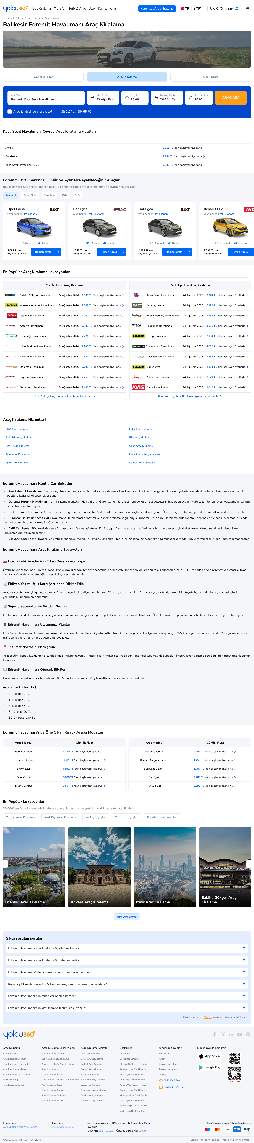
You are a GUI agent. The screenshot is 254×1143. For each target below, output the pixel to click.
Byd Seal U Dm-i (154, 768)
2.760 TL (102, 377)
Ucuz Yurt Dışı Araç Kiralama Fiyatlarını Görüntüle (188, 396)
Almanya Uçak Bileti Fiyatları (134, 1095)
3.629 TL (226, 377)
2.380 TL (102, 326)
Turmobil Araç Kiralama (92, 1100)
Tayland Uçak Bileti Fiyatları (133, 1090)
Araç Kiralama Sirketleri (14, 1058)
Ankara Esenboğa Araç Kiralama (58, 1064)
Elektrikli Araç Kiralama (19, 437)
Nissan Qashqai (154, 751)
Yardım (208, 1017)
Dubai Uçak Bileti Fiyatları (132, 1079)
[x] (223, 1034)
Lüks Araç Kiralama (140, 429)
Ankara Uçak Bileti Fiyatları (133, 1084)
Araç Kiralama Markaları (15, 1069)
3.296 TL (214, 786)
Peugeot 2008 (23, 751)
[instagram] (247, 1034)
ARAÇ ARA (230, 97)
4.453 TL (214, 760)
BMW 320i (23, 768)
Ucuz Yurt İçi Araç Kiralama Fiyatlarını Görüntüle (63, 396)
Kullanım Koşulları (210, 1139)
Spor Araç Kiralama (17, 462)
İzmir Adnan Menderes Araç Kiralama (60, 1079)
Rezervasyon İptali (167, 1069)
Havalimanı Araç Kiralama (144, 454)
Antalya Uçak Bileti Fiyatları (133, 1069)
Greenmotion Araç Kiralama (94, 1090)
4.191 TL (214, 751)
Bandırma (11, 156)
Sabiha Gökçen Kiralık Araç (55, 1058)
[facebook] (214, 1034)
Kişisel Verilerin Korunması (236, 1139)
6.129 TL (226, 305)
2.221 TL (102, 336)
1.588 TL (226, 356)
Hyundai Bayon (23, 760)
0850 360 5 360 (172, 1080)
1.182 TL (226, 315)
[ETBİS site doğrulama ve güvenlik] (234, 1074)
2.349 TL (102, 305)
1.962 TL (102, 315)
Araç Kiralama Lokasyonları (16, 1064)
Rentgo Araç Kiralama (91, 1069)
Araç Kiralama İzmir (51, 1069)
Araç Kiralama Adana (52, 1100)
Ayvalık (9, 148)
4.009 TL (226, 346)
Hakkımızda (164, 1053)
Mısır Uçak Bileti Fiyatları (132, 1100)
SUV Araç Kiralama (16, 429)
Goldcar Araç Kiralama (92, 1095)
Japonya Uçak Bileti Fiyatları (133, 1105)
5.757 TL (214, 768)
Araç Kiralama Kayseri (53, 1090)
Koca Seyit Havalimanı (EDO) (22, 165)
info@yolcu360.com (174, 1087)
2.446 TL (102, 387)
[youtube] (239, 1034)
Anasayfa (7, 18)
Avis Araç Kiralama (90, 1053)
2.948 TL (183, 165)
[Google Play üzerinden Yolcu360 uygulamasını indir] (209, 1067)
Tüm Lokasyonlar (127, 917)
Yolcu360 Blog (10, 1079)
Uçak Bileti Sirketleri (130, 1058)
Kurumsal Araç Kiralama (157, 9)
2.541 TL (102, 356)
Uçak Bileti (210, 77)
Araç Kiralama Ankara (52, 1074)
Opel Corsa (23, 777)
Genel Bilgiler (43, 77)
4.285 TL (214, 777)
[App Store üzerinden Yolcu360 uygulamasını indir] (209, 1056)
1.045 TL (226, 387)
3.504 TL (83, 786)
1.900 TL (102, 295)
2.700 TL (102, 367)
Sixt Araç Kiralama (90, 1074)
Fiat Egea (154, 777)
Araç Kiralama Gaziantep (54, 1095)
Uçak (92, 9)
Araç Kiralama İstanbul (53, 1053)
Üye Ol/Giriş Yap (221, 9)
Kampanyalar (107, 9)
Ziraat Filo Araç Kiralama (93, 1079)
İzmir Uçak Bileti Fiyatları (132, 1074)
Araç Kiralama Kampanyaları (17, 1074)
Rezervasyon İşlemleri (169, 1064)
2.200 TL (102, 346)
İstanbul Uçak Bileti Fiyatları (134, 1064)
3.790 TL (83, 751)
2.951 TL (183, 148)
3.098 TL (83, 777)
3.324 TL (226, 295)
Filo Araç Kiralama (140, 437)
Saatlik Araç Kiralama (142, 462)
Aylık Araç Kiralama (17, 454)
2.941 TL (183, 156)
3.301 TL (83, 760)
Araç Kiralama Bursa (52, 1084)
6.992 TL (83, 768)
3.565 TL (226, 326)
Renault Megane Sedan (154, 760)
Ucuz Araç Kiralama (141, 446)
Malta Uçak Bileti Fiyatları (132, 1110)
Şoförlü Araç (77, 9)
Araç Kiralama (41, 9)
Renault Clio (154, 786)
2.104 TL (226, 336)
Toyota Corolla (23, 786)
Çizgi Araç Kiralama (90, 1084)
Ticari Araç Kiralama (17, 446)
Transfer (59, 9)
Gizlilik (194, 1139)
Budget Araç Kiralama (91, 1064)
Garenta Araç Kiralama (92, 1058)
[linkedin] (231, 1034)
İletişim (162, 1074)
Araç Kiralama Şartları (14, 1084)
